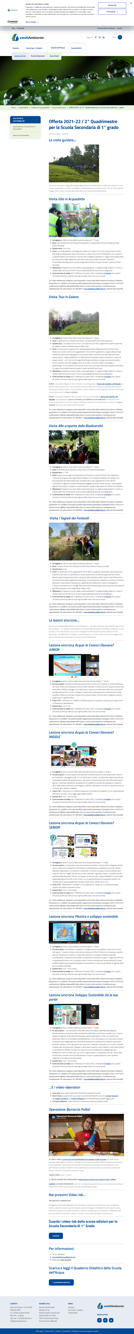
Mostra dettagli (31, 22)
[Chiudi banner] (131, 3)
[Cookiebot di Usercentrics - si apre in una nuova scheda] (12, 22)
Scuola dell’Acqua (59, 107)
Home (13, 107)
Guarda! (56, 1236)
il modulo (107, 273)
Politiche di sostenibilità (40, 107)
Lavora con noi (20, 56)
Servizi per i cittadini (75, 1310)
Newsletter (21, 28)
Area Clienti (54, 56)
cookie (37, 7)
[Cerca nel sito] (120, 37)
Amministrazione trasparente (106, 28)
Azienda (71, 1307)
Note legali (39, 1331)
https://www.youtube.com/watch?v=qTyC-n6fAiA (97, 1179)
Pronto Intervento (38, 56)
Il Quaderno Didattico (61, 1282)
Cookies (58, 1331)
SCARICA (52, 1184)
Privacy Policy (49, 1331)
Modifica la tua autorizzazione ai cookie (85, 1331)
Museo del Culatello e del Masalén (109, 384)
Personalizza (111, 12)
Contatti (119, 28)
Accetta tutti (112, 5)
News (14, 28)
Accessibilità (66, 1331)
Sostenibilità (23, 107)
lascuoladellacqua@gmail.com (64, 1257)
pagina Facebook (61, 1098)
